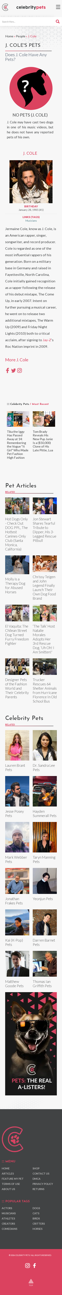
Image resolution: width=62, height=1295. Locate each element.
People (20, 36)
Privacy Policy (43, 1183)
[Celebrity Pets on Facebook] (34, 1264)
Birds (36, 1218)
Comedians (9, 1228)
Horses (37, 1228)
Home (9, 36)
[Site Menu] (58, 7)
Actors (7, 1208)
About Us (8, 1189)
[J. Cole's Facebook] (7, 370)
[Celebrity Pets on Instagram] (27, 1264)
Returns (38, 1189)
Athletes (8, 1218)
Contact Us (41, 1173)
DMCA (36, 1178)
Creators (8, 1223)
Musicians (31, 220)
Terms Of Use (11, 1183)
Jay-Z (47, 340)
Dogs (36, 1208)
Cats (36, 1213)
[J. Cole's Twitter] (13, 370)
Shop (36, 1168)
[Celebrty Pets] (31, 7)
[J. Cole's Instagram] (19, 370)
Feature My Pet (13, 1178)
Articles (8, 1173)
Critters (39, 1223)
